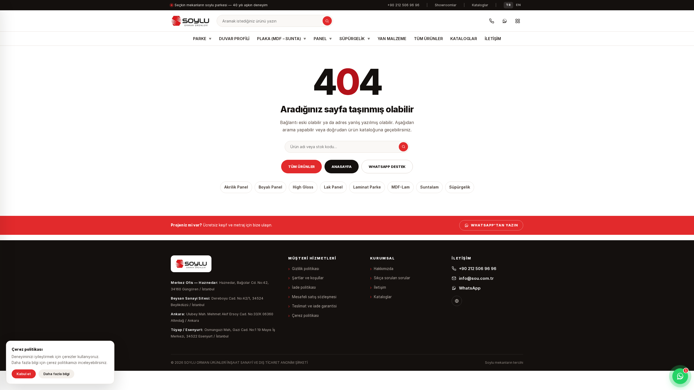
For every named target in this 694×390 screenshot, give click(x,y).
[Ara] (327, 20)
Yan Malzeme (392, 38)
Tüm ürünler (301, 166)
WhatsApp (470, 288)
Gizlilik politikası (305, 268)
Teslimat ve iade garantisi (314, 306)
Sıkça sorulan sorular (392, 278)
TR (508, 5)
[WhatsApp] (504, 21)
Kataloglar (480, 5)
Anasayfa (342, 166)
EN (518, 5)
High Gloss (303, 187)
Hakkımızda (383, 268)
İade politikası (304, 287)
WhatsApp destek (387, 166)
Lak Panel (333, 187)
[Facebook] (457, 301)
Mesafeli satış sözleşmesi (314, 297)
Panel (323, 38)
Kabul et (24, 374)
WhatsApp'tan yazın (494, 225)
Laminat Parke (367, 187)
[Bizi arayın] (491, 21)
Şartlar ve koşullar (308, 278)
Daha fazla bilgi (56, 374)
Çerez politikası (305, 315)
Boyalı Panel (270, 187)
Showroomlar (446, 5)
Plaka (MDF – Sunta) (281, 38)
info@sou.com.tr (476, 278)
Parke (202, 38)
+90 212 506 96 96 (403, 5)
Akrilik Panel (236, 187)
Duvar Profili (234, 38)
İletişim (493, 38)
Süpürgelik (354, 38)
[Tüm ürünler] (517, 21)
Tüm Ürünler (428, 38)
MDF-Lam (400, 187)
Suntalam (429, 187)
